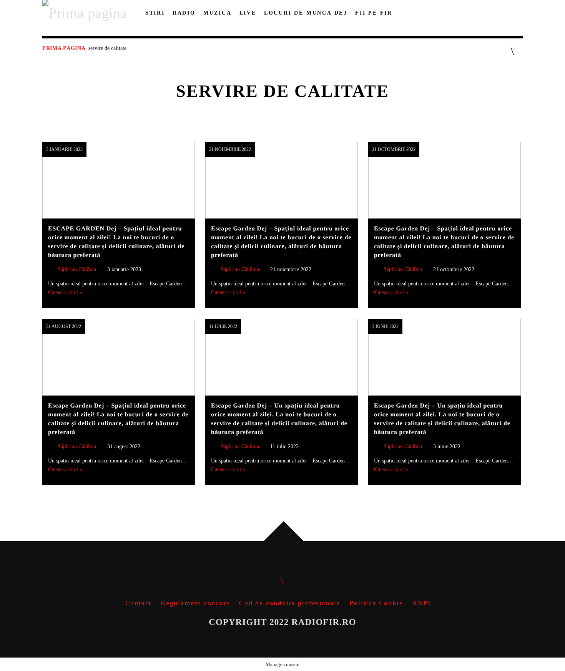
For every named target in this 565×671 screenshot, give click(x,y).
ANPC (422, 603)
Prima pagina (63, 48)
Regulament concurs (195, 603)
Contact (138, 603)
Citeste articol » (65, 292)
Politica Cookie (376, 603)
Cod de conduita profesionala (289, 603)
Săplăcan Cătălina (77, 269)
